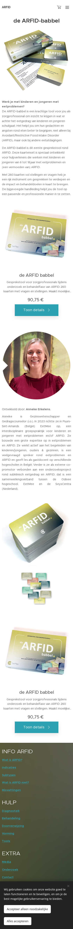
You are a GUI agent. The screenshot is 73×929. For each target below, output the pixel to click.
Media (6, 862)
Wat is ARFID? (12, 760)
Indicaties (9, 767)
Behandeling (11, 818)
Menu (67, 7)
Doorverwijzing (13, 826)
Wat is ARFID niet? (15, 782)
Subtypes (9, 775)
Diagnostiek (10, 811)
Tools (6, 841)
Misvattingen (11, 790)
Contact (8, 877)
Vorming (8, 833)
